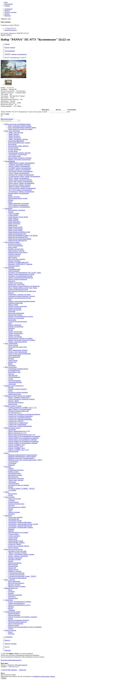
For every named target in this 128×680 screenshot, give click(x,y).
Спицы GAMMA (13, 213)
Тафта (10, 510)
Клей (10, 323)
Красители (11, 281)
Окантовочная (12, 375)
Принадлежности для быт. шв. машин (20, 129)
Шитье (10, 363)
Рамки (10, 201)
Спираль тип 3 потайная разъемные (19, 417)
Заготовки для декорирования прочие (20, 276)
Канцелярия (12, 320)
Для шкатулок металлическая (17, 321)
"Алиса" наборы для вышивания (18, 173)
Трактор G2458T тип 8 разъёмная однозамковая (23, 441)
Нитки (6, 453)
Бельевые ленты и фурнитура (13, 385)
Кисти (10, 590)
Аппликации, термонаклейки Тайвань (20, 527)
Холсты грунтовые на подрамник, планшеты (22, 617)
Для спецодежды (13, 483)
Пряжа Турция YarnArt (15, 228)
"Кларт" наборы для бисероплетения (20, 180)
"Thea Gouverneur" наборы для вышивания (22, 188)
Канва (10, 195)
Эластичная (12, 384)
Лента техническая (10, 367)
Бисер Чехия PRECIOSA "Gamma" (19, 142)
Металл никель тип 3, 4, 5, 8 (17, 433)
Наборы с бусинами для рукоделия (19, 159)
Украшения (8, 515)
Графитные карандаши (15, 303)
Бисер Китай (12, 144)
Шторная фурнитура (11, 588)
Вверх (3, 673)
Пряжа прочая (12, 225)
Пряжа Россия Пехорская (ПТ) (18, 237)
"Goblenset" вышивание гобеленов (19, 164)
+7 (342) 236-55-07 (13, 666)
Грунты (10, 628)
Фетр (10, 299)
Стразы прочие (13, 537)
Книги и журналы (10, 630)
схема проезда (22, 665)
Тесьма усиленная (14, 512)
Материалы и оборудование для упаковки (17, 396)
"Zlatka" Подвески (14, 136)
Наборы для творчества (15, 326)
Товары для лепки (14, 335)
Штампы (11, 606)
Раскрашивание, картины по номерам (20, 338)
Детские (10, 468)
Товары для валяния (14, 308)
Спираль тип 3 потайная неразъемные (20, 416)
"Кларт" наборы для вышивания (18, 178)
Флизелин (11, 514)
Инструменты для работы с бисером (19, 158)
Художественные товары (12, 612)
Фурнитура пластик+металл (13, 549)
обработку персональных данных (44, 676)
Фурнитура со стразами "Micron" (18, 546)
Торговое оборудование (15, 402)
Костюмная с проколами (16, 478)
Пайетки (11, 531)
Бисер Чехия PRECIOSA (16, 141)
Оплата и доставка (10, 12)
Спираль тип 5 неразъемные (17, 424)
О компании (8, 9)
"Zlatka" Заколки (13, 134)
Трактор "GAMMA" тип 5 (16, 448)
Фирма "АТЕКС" (6, 35)
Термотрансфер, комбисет (16, 542)
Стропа (10, 379)
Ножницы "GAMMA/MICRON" (18, 262)
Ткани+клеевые (9, 497)
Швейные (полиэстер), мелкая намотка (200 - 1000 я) (25, 460)
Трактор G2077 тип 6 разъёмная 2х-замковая (22, 439)
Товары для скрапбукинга (16, 603)
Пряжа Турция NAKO (15, 230)
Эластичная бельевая (15, 382)
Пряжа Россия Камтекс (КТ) (17, 234)
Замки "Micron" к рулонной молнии (19, 409)
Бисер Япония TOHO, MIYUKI (18, 146)
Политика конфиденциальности (11, 660)
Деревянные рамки (14, 269)
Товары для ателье (14, 255)
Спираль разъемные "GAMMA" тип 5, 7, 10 (22, 407)
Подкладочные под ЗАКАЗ (17, 507)
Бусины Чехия (12, 151)
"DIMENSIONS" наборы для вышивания (21, 163)
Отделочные (12, 463)
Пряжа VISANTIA (14, 223)
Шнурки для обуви (14, 585)
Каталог (7, 14)
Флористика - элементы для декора (19, 294)
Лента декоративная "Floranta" (18, 350)
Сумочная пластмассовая (16, 574)
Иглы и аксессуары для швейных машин (17, 124)
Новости (7, 10)
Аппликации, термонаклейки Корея (19, 522)
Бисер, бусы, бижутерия (12, 131)
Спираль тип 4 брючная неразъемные (20, 419)
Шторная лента (13, 598)
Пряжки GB (12, 568)
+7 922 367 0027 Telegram (9, 670)
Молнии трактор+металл (12, 428)
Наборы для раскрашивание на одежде (20, 316)
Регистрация (8, 4)
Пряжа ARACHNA (14, 222)
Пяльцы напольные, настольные (18, 203)
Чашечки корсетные (14, 394)
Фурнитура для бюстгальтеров (18, 392)
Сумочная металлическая (16, 573)
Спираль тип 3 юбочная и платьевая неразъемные (24, 414)
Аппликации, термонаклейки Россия (20, 525)
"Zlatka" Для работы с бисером (18, 139)
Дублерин (11, 500)
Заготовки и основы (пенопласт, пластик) (21, 296)
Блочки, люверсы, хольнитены (18, 556)
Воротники (11, 365)
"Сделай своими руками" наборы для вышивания (24, 176)
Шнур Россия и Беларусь (16, 583)
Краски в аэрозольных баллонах (18, 620)
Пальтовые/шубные (14, 473)
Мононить (11, 465)
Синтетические (13, 461)
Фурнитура (11, 596)
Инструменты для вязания (16, 210)
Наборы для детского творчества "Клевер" (21, 340)
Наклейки (11, 328)
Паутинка (11, 505)
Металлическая (13, 564)
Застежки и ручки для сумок (17, 551)
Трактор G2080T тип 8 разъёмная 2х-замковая (22, 443)
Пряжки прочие (13, 569)
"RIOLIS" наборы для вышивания (19, 186)
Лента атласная (13, 345)
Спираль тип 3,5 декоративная (18, 423)
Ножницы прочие (14, 266)
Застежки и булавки (14, 559)
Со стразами (12, 490)
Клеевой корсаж (13, 502)
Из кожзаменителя (14, 370)
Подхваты (11, 591)
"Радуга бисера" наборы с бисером (19, 185)
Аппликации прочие (15, 520)
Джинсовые (12, 429)
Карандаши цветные (14, 309)
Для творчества (9, 267)
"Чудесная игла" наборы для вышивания (21, 191)
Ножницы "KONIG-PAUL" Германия (20, 264)
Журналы (11, 633)
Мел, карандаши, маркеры (16, 259)
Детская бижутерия (14, 156)
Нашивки (11, 529)
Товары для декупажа (15, 331)
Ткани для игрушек (14, 498)
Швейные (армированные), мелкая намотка (22, 456)
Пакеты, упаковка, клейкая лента (18, 397)
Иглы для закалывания (15, 245)
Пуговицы (7, 466)
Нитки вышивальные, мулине (17, 198)
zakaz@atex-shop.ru (10, 30)
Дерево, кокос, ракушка (15, 480)
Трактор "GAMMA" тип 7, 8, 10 (18, 450)
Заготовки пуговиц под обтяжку (18, 485)
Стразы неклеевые (14, 536)
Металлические (13, 477)
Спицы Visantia (13, 215)
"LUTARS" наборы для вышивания (19, 168)
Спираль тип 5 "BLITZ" (16, 421)
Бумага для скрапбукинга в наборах (19, 601)
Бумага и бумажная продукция (18, 289)
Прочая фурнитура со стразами (18, 532)
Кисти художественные (15, 623)
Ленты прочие (12, 360)
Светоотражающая (14, 377)
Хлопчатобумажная (14, 380)
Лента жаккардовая (14, 355)
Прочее (10, 330)
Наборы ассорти (13, 471)
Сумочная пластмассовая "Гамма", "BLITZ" (22, 576)
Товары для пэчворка (15, 336)
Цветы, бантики (13, 547)
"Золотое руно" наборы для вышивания (21, 174)
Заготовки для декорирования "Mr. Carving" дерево (24, 272)
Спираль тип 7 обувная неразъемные (20, 426)
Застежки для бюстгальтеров (17, 389)
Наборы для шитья (14, 261)
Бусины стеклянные (14, 149)
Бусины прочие (13, 147)
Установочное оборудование (17, 578)
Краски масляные (13, 613)
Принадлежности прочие (16, 250)
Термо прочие (12, 539)
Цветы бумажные (13, 271)
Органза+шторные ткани (16, 504)
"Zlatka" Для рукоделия (15, 132)
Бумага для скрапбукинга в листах (19, 605)
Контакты (7, 15)
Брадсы (10, 608)
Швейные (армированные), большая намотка (22, 455)
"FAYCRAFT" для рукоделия (17, 154)
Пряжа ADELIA (13, 218)
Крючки (10, 212)
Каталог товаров (9, 47)
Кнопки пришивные (14, 563)
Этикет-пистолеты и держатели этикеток (21, 399)
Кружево (11, 358)
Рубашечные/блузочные (16, 470)
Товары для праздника (15, 282)
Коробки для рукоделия (15, 249)
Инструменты (12, 257)
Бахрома (11, 593)
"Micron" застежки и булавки (17, 552)
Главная (7, 44)
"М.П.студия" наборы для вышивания (20, 181)
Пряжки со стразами (14, 571)
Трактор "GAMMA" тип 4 (16, 444)
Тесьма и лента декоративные (17, 352)
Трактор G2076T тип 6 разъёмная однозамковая (23, 438)
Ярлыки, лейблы (13, 401)
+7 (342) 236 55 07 (10, 28)
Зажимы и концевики (15, 558)
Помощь (7, 5)
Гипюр (10, 348)
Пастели (11, 293)
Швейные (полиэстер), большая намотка (21, 458)
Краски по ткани (13, 625)
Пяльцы (10, 200)
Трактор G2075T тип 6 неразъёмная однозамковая (24, 436)
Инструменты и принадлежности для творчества (24, 286)
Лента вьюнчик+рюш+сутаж (17, 347)
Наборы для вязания (14, 325)
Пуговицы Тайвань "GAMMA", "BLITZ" (21, 488)
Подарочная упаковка (15, 315)
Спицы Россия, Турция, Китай (18, 217)
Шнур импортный (14, 581)
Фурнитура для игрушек (16, 318)
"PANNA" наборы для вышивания (15, 54)
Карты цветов (12, 404)
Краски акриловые (14, 615)
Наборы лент (12, 362)
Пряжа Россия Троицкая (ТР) (17, 240)
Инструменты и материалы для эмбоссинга (22, 291)
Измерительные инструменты (17, 252)
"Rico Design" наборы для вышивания (20, 171)
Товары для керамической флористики (20, 277)
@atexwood (22, 670)
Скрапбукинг (8, 600)
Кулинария (11, 311)
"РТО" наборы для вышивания (18, 205)
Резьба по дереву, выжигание (17, 306)
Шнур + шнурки (9, 579)
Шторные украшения (15, 595)
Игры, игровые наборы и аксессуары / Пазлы (22, 288)
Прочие (10, 487)
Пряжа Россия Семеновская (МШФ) (19, 239)
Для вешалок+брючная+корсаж (18, 369)
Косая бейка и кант (14, 372)
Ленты (10, 390)
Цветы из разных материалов (17, 279)
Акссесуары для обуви (15, 517)
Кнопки (10, 561)
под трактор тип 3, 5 (14, 412)
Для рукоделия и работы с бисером (19, 153)
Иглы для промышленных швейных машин (22, 127)
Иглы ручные (12, 247)
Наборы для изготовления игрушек (19, 298)
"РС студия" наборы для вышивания (20, 190)
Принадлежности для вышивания (19, 207)
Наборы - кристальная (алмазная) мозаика (21, 301)
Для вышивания (9, 51)
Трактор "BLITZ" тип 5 (15, 446)
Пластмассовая (13, 566)
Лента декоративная (10, 343)
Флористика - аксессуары (16, 284)
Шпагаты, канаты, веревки (16, 586)
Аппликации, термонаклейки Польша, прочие (23, 524)
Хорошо (3, 678)
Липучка (11, 374)
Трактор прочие (13, 451)
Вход (6, 2)
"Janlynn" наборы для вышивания (19, 166)
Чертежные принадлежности (17, 622)
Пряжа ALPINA (13, 220)
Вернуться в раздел (7, 119)
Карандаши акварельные (16, 313)
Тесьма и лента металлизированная (19, 353)
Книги (10, 632)
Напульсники (12, 493)
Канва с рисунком (14, 196)
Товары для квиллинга (15, 333)
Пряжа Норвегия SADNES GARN (19, 232)
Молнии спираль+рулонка (12, 406)
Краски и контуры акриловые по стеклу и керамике (24, 627)
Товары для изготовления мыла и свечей (21, 274)
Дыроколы (11, 610)
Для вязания (8, 208)
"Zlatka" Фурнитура (14, 137)
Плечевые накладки (14, 254)
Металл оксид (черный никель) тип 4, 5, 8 (21, 434)
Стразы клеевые (13, 534)
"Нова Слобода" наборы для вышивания (21, 183)
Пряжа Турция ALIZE (15, 227)
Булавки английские (14, 244)
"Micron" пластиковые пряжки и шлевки (21, 554)
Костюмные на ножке (15, 475)
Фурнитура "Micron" (14, 544)
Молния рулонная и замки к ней (18, 411)
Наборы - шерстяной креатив (17, 342)
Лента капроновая (14, 357)
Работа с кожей (13, 304)
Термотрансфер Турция (15, 541)
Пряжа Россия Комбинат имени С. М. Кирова (22, 235)
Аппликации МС (13, 519)
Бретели (10, 387)
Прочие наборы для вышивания (18, 193)
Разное (6, 492)
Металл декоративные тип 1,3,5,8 (19, 431)
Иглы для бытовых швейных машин (19, 126)
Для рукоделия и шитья (11, 242)
